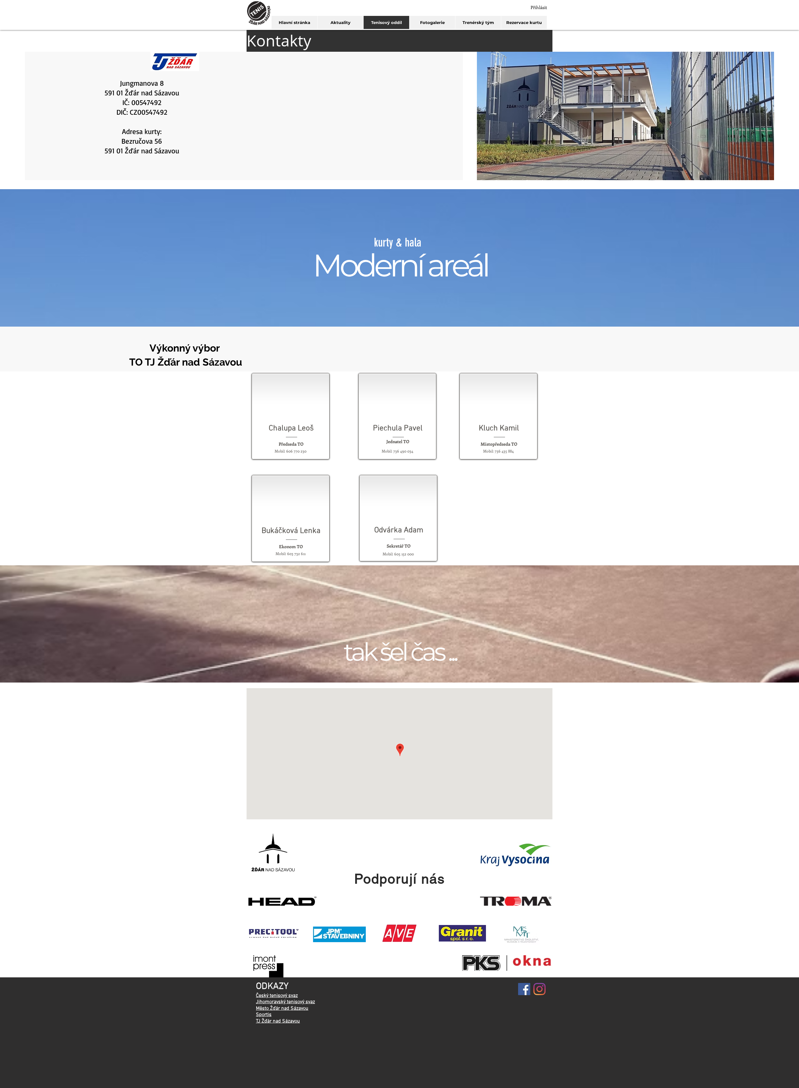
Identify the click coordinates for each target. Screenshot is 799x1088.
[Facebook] (524, 989)
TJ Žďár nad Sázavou (278, 1021)
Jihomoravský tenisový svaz (285, 1002)
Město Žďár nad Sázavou (282, 1008)
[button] (399, 41)
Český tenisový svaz (277, 996)
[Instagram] (539, 989)
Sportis (264, 1015)
